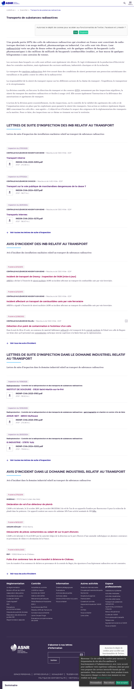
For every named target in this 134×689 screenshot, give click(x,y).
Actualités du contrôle (39, 587)
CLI (82, 607)
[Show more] (126, 321)
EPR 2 (33, 604)
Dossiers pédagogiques (64, 587)
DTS (77, 90)
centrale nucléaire (93, 330)
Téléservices (109, 620)
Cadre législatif (12, 601)
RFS (8, 604)
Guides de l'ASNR (13, 598)
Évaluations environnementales (13, 608)
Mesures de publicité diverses (17, 612)
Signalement (57, 674)
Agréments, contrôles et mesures (113, 608)
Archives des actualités (64, 593)
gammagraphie (90, 412)
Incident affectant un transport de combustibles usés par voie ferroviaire (45, 301)
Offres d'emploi (41, 674)
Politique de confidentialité (52, 678)
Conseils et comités (87, 601)
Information (62, 584)
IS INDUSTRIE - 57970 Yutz (20, 442)
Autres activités (89, 584)
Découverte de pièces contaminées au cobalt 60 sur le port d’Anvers (43, 532)
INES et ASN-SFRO (38, 596)
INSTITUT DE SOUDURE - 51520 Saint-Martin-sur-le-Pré (35, 389)
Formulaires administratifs (114, 617)
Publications (60, 590)
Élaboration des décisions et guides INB (16, 616)
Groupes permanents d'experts (91, 590)
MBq (94, 511)
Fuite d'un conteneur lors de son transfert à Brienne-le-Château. (40, 559)
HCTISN (83, 610)
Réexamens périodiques (40, 598)
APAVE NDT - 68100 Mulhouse (22, 416)
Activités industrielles (112, 596)
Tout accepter (122, 682)
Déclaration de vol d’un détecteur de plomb (29, 504)
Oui (75, 32)
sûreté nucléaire (39, 280)
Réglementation (15, 584)
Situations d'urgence (88, 596)
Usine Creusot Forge (38, 615)
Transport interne (16, 158)
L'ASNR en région (37, 590)
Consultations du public (15, 596)
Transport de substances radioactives (113, 603)
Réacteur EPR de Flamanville (41, 610)
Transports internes (17, 215)
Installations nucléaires (113, 590)
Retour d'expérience (112, 612)
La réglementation (13, 587)
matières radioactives (32, 71)
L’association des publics (15, 593)
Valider (53, 660)
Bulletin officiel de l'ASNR (16, 590)
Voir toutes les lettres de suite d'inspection (30, 233)
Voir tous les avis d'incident (23, 343)
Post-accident (85, 598)
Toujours (84, 32)
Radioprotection (13, 385)
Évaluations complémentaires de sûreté (41, 619)
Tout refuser (109, 682)
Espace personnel (22, 674)
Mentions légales (77, 678)
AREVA (10, 280)
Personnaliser (96, 682)
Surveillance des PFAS (39, 607)
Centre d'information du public (67, 598)
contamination (40, 333)
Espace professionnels (113, 585)
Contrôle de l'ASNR (38, 593)
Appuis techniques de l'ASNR (91, 604)
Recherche (84, 593)
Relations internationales (89, 587)
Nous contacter (61, 601)
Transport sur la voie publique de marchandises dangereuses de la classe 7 (46, 186)
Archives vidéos (61, 596)
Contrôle (36, 584)
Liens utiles (84, 615)
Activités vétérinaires (112, 599)
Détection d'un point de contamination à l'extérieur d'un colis (39, 326)
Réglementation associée (16, 620)
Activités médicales (112, 593)
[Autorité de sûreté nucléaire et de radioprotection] (11, 3)
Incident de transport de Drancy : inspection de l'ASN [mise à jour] (41, 277)
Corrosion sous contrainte (40, 613)
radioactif (64, 330)
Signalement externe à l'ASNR (116, 623)
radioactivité (13, 48)
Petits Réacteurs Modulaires (41, 601)
